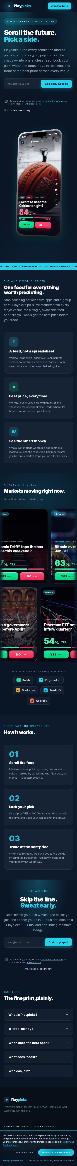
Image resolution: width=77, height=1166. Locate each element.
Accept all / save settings (56, 1152)
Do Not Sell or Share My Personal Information (51, 1160)
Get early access (56, 83)
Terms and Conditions (52, 101)
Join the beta (59, 5)
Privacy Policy (34, 104)
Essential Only (24, 1152)
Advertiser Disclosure (16, 1126)
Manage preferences (13, 1160)
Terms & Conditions (43, 1126)
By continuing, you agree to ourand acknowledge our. (38, 102)
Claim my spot (58, 942)
